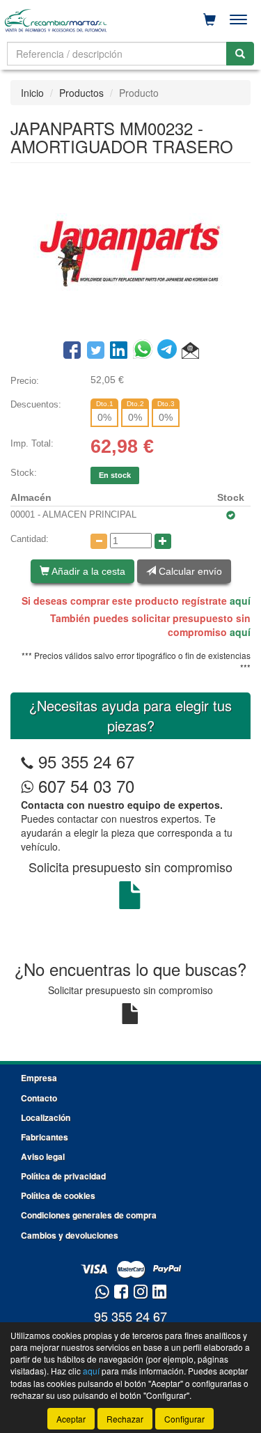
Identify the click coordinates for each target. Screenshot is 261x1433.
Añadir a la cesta (87, 571)
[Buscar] (240, 53)
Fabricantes (44, 1137)
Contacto (39, 1098)
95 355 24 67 (86, 761)
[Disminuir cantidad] (98, 541)
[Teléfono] (27, 761)
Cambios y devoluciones (69, 1235)
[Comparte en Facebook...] (72, 351)
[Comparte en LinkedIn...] (119, 351)
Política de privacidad (63, 1176)
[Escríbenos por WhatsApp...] (102, 1293)
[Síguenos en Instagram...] (140, 1293)
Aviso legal (43, 1156)
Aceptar (71, 1419)
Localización (45, 1117)
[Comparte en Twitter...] (95, 351)
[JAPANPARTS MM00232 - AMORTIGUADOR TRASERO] (130, 250)
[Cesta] (209, 19)
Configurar (184, 1419)
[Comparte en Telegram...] (169, 351)
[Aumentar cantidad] (163, 541)
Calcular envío (189, 571)
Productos (81, 93)
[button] (190, 351)
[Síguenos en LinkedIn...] (159, 1293)
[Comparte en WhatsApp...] (145, 351)
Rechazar (124, 1419)
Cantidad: (29, 539)
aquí (240, 600)
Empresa (39, 1077)
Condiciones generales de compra (89, 1215)
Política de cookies (58, 1195)
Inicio (32, 93)
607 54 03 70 (83, 785)
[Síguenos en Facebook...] (121, 1293)
